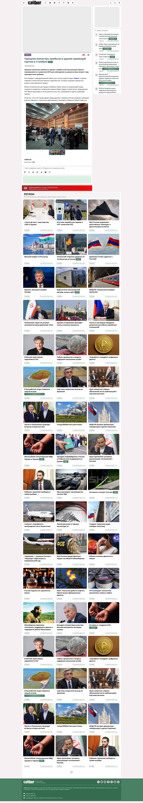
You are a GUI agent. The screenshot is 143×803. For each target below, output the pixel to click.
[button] (86, 104)
